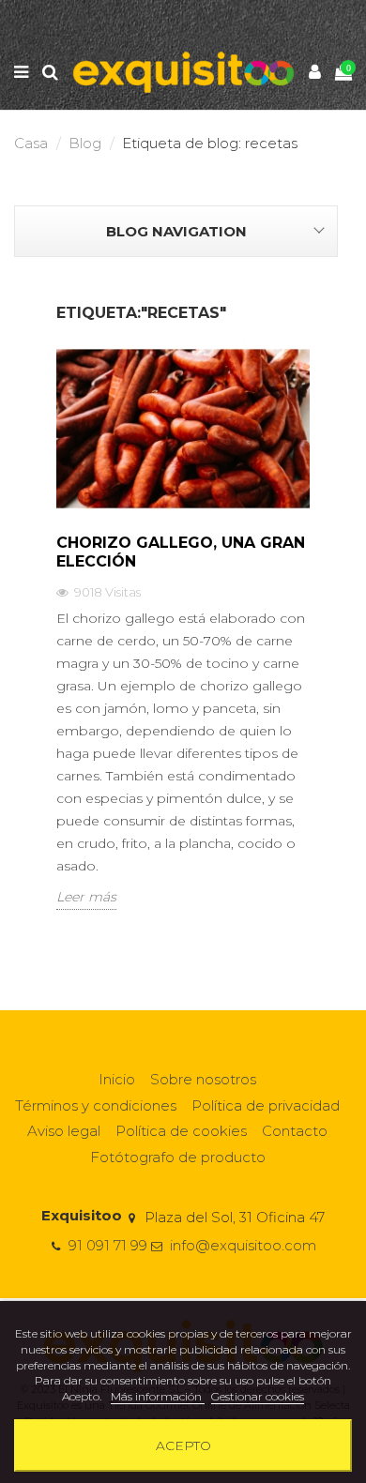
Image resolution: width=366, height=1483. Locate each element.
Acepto (183, 1445)
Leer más (86, 896)
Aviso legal (63, 1131)
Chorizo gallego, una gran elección (180, 552)
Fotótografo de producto (178, 1157)
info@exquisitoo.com (243, 1245)
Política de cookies (181, 1131)
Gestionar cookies (257, 1396)
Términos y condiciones (95, 1105)
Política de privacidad (265, 1105)
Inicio (117, 1079)
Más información (158, 1396)
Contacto (295, 1131)
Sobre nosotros (203, 1079)
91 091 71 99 (108, 1245)
